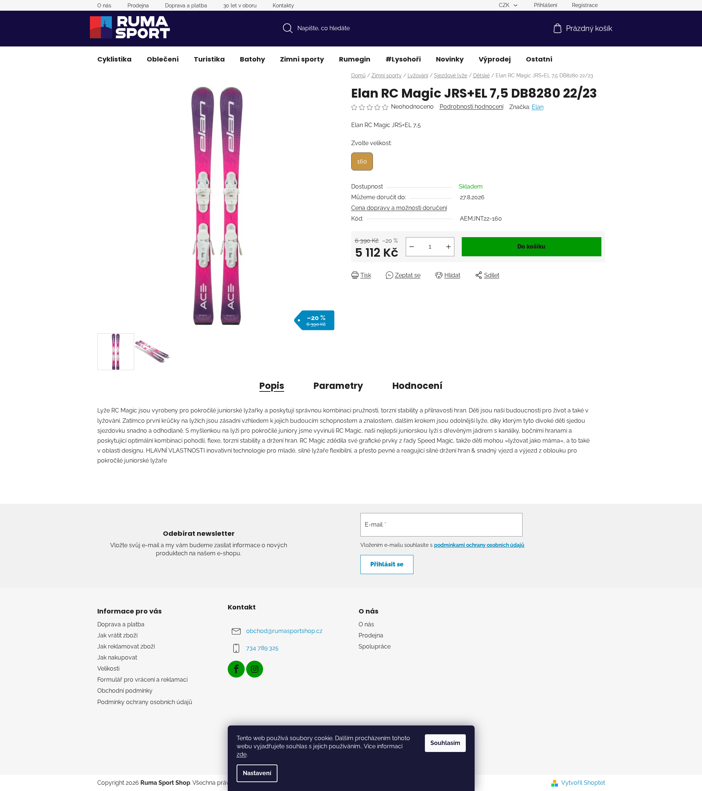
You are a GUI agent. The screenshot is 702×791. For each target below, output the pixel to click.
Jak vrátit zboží (117, 635)
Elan (538, 106)
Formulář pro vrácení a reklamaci (142, 679)
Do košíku (531, 246)
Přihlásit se (387, 564)
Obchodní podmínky (125, 690)
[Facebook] (236, 669)
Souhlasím (445, 742)
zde (242, 754)
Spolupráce (375, 646)
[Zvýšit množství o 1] (448, 247)
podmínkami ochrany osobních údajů (479, 545)
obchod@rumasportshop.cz (284, 630)
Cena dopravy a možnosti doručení (399, 207)
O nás (104, 5)
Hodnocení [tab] (417, 386)
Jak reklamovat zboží (126, 646)
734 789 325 (262, 647)
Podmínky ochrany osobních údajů (144, 702)
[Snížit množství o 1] (411, 247)
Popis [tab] (271, 386)
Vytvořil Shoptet (583, 782)
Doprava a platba (186, 5)
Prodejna (138, 5)
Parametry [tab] (338, 386)
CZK (505, 5)
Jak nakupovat (117, 657)
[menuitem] (114, 59)
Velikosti (108, 668)
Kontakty (283, 5)
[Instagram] (254, 669)
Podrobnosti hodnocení (471, 106)
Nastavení (257, 773)
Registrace (585, 5)
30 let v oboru (239, 5)
